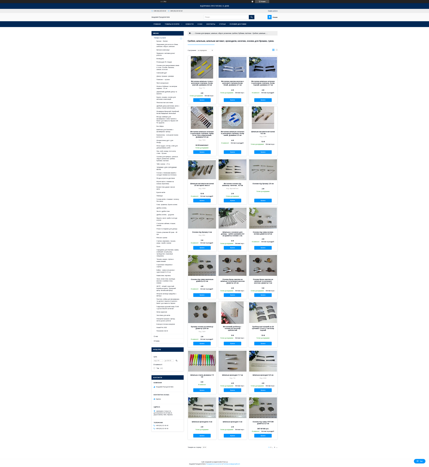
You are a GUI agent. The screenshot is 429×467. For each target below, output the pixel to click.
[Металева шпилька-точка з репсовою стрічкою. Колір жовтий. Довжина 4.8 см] (202, 67)
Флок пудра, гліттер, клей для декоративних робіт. (167, 147)
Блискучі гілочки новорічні (166, 324)
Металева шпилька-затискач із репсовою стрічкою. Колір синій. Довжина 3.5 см (232, 133)
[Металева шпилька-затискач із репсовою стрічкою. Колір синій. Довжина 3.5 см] (232, 117)
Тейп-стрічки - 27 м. (163, 164)
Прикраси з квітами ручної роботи (166, 54)
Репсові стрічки (162, 237)
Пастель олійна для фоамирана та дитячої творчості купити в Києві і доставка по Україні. (168, 301)
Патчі (158, 246)
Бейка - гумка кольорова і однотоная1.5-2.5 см (166, 271)
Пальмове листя (162, 331)
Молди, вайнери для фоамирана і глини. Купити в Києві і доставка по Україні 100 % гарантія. (167, 120)
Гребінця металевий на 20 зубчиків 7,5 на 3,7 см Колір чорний (263, 328)
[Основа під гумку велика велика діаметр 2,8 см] (263, 218)
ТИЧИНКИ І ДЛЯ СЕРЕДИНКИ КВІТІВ (167, 168)
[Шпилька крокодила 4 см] (202, 407)
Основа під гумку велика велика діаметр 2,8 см (263, 233)
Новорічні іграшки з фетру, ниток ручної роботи (166, 320)
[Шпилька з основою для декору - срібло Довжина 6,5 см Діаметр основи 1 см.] (232, 218)
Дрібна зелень (162, 208)
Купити (202, 100)
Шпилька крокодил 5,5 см (263, 375)
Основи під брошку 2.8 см (263, 183)
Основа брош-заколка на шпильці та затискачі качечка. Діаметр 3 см (263, 281)
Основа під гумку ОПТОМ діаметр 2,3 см (263, 422)
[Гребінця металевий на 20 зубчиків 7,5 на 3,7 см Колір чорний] (263, 312)
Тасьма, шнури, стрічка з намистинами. (165, 260)
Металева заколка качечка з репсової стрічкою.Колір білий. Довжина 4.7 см (232, 83)
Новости (189, 24)
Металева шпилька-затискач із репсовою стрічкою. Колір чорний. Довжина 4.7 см (263, 83)
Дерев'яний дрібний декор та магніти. (167, 93)
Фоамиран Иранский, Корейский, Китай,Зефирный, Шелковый (168, 112)
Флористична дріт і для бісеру (165, 141)
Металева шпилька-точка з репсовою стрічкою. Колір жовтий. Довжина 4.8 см (202, 83)
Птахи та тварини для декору (167, 229)
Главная (157, 24)
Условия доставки (238, 24)
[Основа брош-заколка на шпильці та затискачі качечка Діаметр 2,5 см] (232, 265)
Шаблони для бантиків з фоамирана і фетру (165, 130)
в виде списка (276, 50)
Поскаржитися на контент (214, 464)
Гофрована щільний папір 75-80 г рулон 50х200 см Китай (168, 307)
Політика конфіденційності (231, 464)
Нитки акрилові (162, 312)
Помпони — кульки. (163, 79)
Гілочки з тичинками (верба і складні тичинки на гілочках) (167, 174)
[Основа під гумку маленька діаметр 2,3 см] (202, 265)
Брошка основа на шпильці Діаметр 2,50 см (202, 327)
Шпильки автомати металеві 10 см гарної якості (202, 184)
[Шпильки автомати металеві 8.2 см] (263, 117)
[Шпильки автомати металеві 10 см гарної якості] (202, 169)
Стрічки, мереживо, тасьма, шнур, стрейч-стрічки (166, 242)
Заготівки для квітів (163, 315)
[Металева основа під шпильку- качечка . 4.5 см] (232, 169)
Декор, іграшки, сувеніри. (165, 76)
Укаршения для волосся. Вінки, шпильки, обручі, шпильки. (167, 45)
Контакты (210, 24)
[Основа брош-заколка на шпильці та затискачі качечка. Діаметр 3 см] (263, 265)
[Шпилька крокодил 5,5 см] (263, 361)
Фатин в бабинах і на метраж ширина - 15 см (167, 87)
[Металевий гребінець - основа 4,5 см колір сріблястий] (232, 312)
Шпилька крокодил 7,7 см (232, 375)
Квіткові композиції (163, 50)
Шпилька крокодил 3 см (232, 422)
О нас (200, 24)
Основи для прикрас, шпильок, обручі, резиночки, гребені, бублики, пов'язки (223, 33)
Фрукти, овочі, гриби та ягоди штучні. (167, 219)
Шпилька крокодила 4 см (202, 422)
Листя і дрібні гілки (163, 211)
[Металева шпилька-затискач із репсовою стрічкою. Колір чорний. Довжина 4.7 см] (263, 67)
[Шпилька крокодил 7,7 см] (232, 361)
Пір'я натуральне (162, 83)
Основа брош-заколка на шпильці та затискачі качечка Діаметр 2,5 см (233, 281)
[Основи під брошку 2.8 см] (263, 169)
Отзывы (157, 341)
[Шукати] (251, 17)
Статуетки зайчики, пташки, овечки (166, 224)
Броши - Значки (162, 41)
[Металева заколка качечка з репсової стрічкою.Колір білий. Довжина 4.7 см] (232, 67)
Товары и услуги (172, 24)
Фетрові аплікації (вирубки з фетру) (166, 295)
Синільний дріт (162, 73)
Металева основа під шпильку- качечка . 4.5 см (232, 184)
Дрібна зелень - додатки (165, 214)
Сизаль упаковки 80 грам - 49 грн (167, 233)
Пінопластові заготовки (165, 102)
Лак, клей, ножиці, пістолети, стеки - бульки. (166, 152)
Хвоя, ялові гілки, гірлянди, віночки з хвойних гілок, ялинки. (166, 281)
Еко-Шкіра (160, 126)
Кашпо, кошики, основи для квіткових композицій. (166, 98)
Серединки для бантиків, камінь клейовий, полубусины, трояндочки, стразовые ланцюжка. (168, 253)
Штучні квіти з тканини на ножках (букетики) (165, 182)
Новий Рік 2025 (162, 327)
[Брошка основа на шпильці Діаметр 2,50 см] (202, 312)
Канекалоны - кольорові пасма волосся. (167, 136)
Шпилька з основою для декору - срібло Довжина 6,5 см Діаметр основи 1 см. (232, 234)
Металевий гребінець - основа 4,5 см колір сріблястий (232, 328)
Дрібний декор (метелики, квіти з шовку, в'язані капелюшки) (168, 107)
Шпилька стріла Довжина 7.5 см (202, 376)
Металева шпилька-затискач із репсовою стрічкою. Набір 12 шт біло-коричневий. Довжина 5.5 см (202, 134)
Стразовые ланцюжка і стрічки (165, 266)
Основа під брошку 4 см (202, 232)
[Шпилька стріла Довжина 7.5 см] (202, 361)
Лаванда (160, 196)
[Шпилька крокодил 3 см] (232, 407)
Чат (421, 461)
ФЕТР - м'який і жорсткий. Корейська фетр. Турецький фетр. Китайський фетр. (166, 288)
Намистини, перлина (164, 275)
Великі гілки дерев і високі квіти (166, 188)
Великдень (160, 58)
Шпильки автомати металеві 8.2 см (263, 132)
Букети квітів (161, 192)
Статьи (222, 24)
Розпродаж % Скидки (164, 62)
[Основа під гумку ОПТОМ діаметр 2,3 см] (263, 407)
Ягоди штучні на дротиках (166, 178)
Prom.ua (225, 462)
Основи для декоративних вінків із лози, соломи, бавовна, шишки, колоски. (168, 67)
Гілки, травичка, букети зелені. (167, 204)
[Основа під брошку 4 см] (202, 218)
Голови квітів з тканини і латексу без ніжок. (168, 200)
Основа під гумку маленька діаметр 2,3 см (202, 280)
